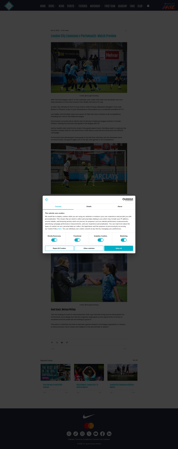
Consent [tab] (58, 206)
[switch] (77, 240)
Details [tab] (89, 206)
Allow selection (89, 248)
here (60, 229)
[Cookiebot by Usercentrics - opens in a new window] (124, 199)
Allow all (119, 248)
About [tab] (120, 206)
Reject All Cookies (59, 248)
